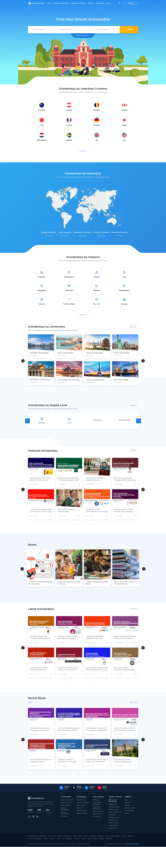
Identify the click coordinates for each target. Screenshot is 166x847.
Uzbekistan (108, 838)
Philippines (100, 836)
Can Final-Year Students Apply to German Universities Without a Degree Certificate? (41, 730)
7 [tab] (90, 392)
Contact (127, 805)
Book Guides (113, 828)
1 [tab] (73, 392)
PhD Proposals (97, 814)
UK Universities (93, 380)
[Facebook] (29, 816)
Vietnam (86, 836)
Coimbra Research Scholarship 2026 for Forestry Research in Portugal (96, 670)
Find (130, 30)
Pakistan (60, 836)
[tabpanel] (69, 361)
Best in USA (80, 805)
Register (131, 3)
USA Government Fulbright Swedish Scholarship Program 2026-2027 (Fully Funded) (123, 480)
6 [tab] (87, 392)
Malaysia (101, 838)
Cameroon (76, 838)
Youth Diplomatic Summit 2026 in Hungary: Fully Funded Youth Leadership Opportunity (69, 762)
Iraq (63, 838)
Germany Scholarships (65, 813)
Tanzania (46, 838)
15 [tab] (103, 682)
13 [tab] (97, 682)
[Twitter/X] (33, 816)
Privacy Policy (129, 810)
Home (49, 3)
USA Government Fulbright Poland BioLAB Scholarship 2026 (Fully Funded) (125, 511)
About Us (128, 802)
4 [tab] (82, 392)
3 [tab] (79, 392)
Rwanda (95, 838)
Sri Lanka (30, 838)
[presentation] (27, 420)
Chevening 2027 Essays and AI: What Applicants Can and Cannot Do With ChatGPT (69, 730)
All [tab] (30, 702)
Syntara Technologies (132, 844)
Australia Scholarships (65, 808)
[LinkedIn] (37, 816)
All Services (96, 800)
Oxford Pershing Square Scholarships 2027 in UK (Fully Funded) (124, 670)
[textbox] (42, 30)
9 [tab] (93, 592)
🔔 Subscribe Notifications (113, 800)
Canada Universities (123, 353)
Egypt (118, 836)
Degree (90, 3)
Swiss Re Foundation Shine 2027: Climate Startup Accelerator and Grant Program (97, 730)
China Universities (66, 353)
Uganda (52, 838)
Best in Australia (82, 813)
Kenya (113, 836)
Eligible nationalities (61, 3)
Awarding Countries (78, 3)
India (50, 836)
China (54, 836)
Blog (108, 3)
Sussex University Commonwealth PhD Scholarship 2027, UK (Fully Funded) (41, 670)
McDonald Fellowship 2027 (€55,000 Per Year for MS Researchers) (39, 638)
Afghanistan (38, 838)
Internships (112, 815)
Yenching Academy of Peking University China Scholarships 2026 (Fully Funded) (95, 511)
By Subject (64, 816)
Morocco (130, 836)
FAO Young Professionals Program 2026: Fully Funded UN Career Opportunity (124, 730)
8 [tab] (93, 392)
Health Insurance (114, 807)
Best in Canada (81, 810)
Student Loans (113, 809)
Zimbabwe (69, 838)
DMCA (127, 813)
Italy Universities (38, 353)
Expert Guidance (98, 811)
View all (82, 151)
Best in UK (80, 808)
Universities (100, 3)
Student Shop (113, 825)
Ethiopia (123, 836)
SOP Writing (96, 816)
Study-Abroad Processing (97, 803)
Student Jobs (113, 820)
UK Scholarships (66, 805)
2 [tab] (76, 392)
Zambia (83, 838)
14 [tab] (100, 682)
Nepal (80, 836)
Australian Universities (40, 380)
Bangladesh (68, 836)
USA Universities (94, 353)
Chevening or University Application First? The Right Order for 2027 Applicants (39, 762)
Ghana (107, 836)
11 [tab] (92, 682)
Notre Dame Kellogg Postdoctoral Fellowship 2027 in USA (68, 670)
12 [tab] (94, 682)
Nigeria (75, 836)
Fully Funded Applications (97, 807)
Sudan (89, 838)
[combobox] (42, 30)
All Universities (81, 800)
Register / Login (130, 808)
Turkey (58, 838)
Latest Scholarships (67, 800)
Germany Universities (124, 380)
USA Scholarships (66, 802)
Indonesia (93, 836)
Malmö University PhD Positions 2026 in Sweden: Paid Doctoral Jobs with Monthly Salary (124, 762)
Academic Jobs (114, 817)
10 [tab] (96, 592)
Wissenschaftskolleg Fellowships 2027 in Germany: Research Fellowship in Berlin (69, 638)
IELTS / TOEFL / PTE (115, 812)
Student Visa (113, 804)
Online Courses (113, 822)
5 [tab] (84, 392)
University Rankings (83, 802)
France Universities (67, 380)
